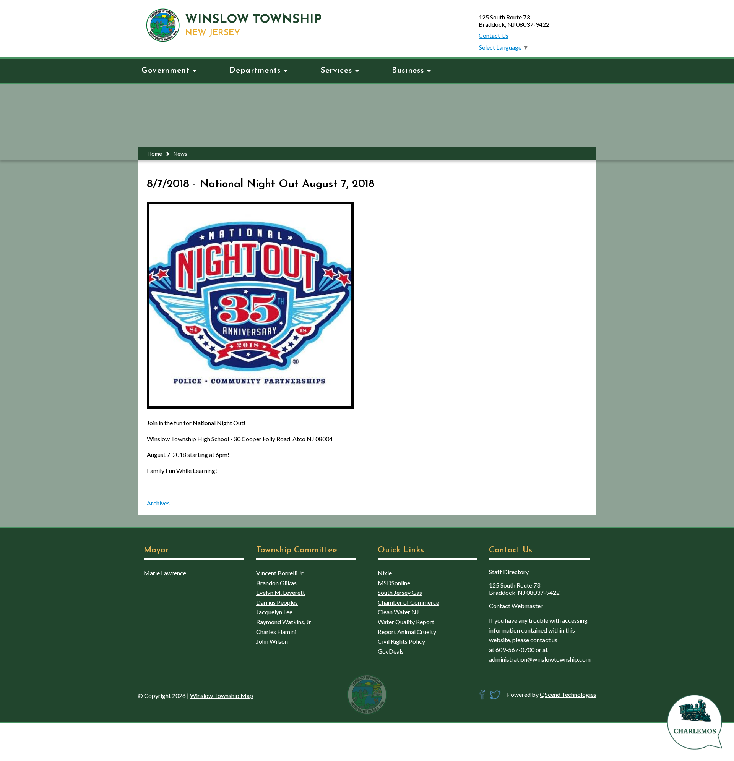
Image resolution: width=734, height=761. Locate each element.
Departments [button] (254, 70)
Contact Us (493, 35)
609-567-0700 (514, 649)
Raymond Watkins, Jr (283, 621)
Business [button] (408, 70)
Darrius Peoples (277, 602)
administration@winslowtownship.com (540, 659)
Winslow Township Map (221, 695)
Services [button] (336, 70)
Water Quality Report (406, 621)
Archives (158, 503)
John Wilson (272, 641)
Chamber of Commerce (408, 602)
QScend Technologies (568, 694)
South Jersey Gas (400, 592)
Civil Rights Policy (401, 641)
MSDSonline (394, 582)
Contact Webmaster (516, 605)
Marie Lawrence (165, 572)
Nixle (385, 572)
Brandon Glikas (276, 582)
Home (155, 153)
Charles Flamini (276, 631)
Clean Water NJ (398, 611)
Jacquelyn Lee (274, 611)
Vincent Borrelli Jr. (280, 572)
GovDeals (391, 651)
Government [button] (165, 70)
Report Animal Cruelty (407, 631)
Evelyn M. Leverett (280, 592)
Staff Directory (509, 571)
